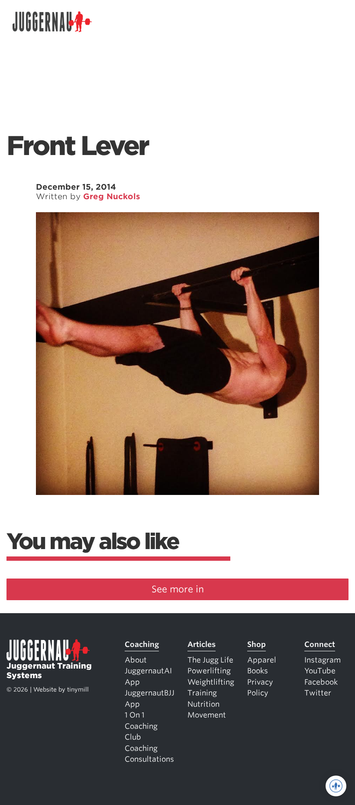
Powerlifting (209, 670)
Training (202, 693)
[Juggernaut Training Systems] (52, 22)
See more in (178, 589)
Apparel (261, 660)
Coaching (142, 644)
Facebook (321, 682)
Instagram (322, 660)
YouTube (320, 670)
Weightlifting (210, 682)
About (136, 660)
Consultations (149, 759)
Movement (206, 715)
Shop (256, 644)
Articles (201, 644)
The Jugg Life (210, 660)
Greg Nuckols (111, 196)
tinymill (78, 689)
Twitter (317, 693)
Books (257, 670)
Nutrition (203, 704)
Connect (319, 644)
